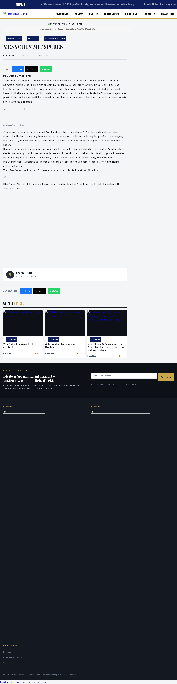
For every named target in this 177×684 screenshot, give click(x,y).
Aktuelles (62, 14)
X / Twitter (31, 69)
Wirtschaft (111, 14)
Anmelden (166, 377)
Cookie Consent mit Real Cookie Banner (25, 682)
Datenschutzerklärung (12, 657)
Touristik (149, 14)
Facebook (18, 69)
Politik (93, 14)
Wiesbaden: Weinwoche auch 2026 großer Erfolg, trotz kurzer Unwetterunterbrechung (80, 4)
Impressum (8, 652)
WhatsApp (46, 69)
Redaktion (167, 14)
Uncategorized (14, 39)
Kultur (79, 14)
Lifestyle (131, 14)
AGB (5, 662)
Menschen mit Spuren (55, 39)
